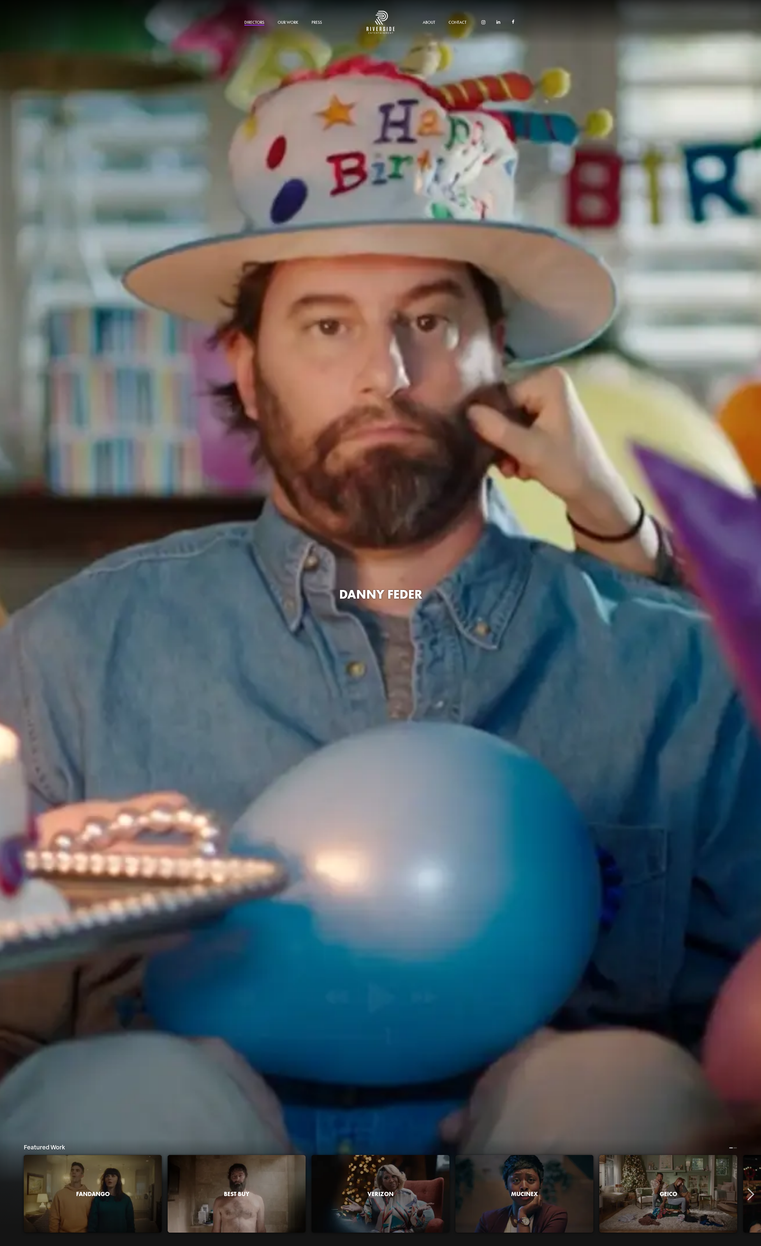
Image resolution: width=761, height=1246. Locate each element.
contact (457, 22)
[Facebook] (513, 22)
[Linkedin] (498, 23)
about (429, 22)
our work (288, 22)
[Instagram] (483, 23)
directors (254, 22)
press (317, 22)
